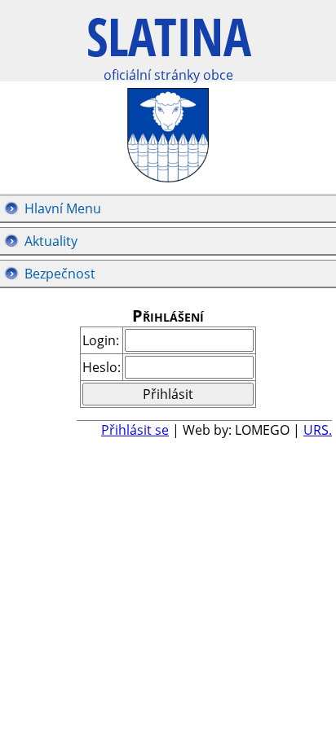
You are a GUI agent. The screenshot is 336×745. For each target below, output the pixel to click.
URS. (317, 430)
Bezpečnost (59, 274)
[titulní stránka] (169, 46)
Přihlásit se (135, 430)
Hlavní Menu (62, 208)
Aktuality (50, 241)
